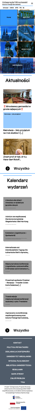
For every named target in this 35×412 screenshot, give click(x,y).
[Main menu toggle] (32, 3)
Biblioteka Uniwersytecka (18, 365)
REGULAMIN (17, 369)
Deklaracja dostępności (17, 352)
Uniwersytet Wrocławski (14, 3)
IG (23, 8)
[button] (9, 17)
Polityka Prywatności (17, 347)
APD (16, 8)
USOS (12, 8)
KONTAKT (17, 343)
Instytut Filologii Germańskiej (11, 4)
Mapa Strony (17, 374)
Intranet (5, 8)
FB (20, 8)
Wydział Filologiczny (18, 361)
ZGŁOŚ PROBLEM (17, 378)
